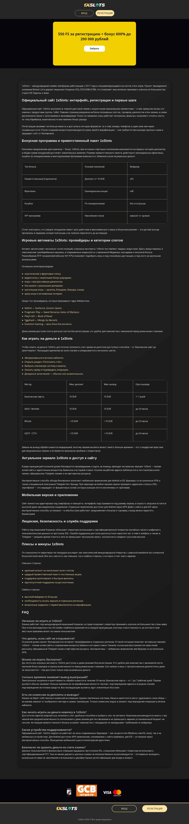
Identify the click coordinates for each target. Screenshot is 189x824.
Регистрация (105, 13)
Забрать (94, 48)
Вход (84, 13)
